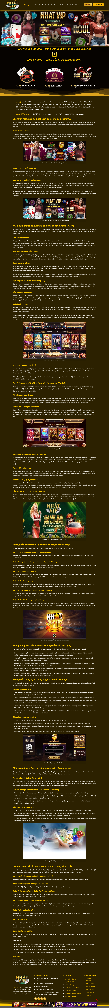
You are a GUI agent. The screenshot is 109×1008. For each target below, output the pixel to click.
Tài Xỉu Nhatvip (90, 986)
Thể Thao (54, 5)
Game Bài (34, 5)
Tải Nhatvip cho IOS (70, 990)
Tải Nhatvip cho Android (72, 987)
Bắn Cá (41, 5)
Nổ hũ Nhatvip (90, 992)
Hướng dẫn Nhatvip (70, 979)
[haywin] (76, 1004)
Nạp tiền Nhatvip (70, 982)
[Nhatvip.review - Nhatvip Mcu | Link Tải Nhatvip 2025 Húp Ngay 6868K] (14, 5)
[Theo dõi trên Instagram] (38, 998)
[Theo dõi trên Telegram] (44, 998)
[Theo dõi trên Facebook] (35, 998)
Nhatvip (26, 5)
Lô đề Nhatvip (90, 995)
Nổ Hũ (61, 5)
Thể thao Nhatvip (91, 989)
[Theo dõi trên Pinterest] (41, 998)
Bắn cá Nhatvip (90, 983)
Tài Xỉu (47, 5)
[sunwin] (33, 1004)
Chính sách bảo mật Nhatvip (73, 993)
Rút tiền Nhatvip (69, 984)
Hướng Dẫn (74, 5)
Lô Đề (66, 5)
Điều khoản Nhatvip (70, 996)
